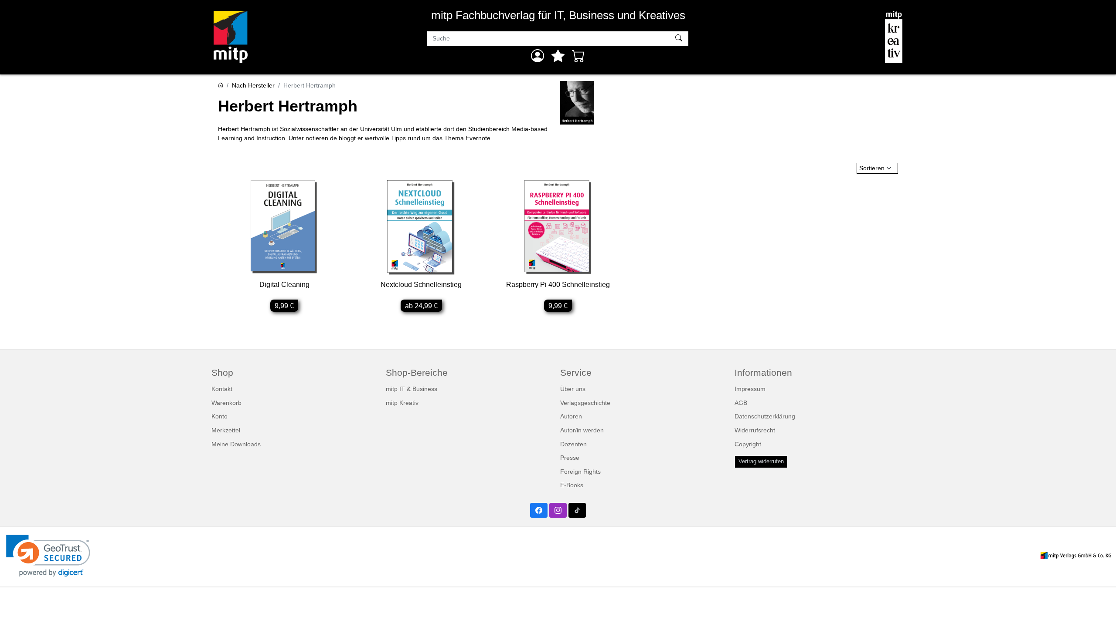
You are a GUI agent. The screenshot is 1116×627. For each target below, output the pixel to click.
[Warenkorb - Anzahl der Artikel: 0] (578, 55)
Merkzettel (225, 430)
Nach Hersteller (253, 85)
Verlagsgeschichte (585, 402)
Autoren (571, 416)
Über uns (572, 388)
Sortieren (872, 168)
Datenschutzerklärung (765, 416)
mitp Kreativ (402, 402)
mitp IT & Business (411, 388)
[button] (48, 556)
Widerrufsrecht (755, 430)
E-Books (571, 485)
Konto (219, 416)
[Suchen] (680, 39)
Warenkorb (226, 402)
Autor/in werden (582, 430)
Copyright (748, 444)
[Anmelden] (537, 55)
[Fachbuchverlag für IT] (231, 37)
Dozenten (573, 444)
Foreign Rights (580, 471)
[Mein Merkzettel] (558, 55)
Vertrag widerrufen (761, 461)
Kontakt (221, 388)
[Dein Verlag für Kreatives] (893, 37)
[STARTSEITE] (220, 85)
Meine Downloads (236, 444)
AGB (741, 402)
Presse (569, 457)
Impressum (750, 388)
